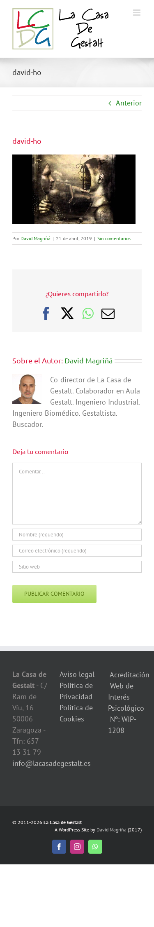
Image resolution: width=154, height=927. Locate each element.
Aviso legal (77, 674)
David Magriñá (36, 238)
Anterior (129, 103)
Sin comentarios (114, 238)
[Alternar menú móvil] (137, 12)
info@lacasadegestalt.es (51, 763)
